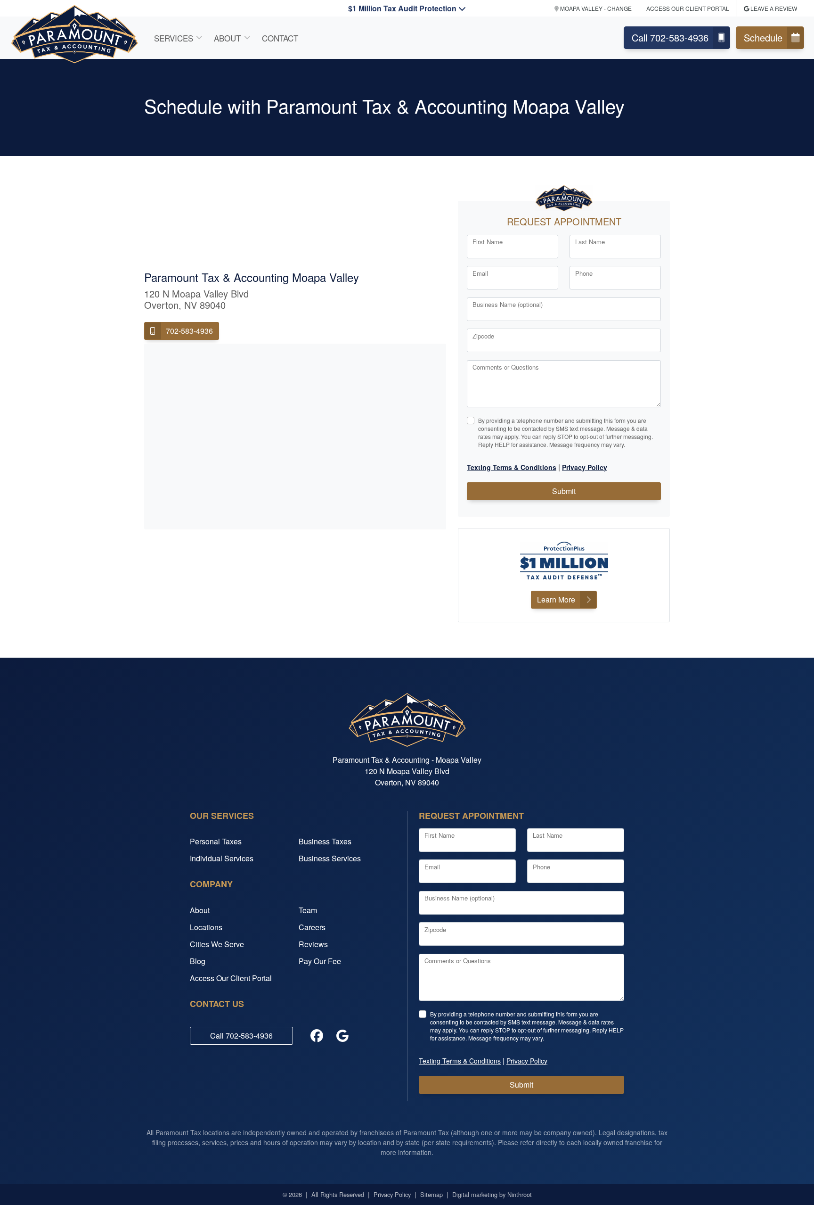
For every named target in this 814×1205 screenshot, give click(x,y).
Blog (197, 961)
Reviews (313, 944)
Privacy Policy (392, 1194)
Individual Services (221, 858)
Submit (564, 491)
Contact (280, 38)
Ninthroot (519, 1194)
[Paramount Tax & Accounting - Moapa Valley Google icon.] (342, 1036)
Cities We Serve (217, 944)
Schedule (763, 37)
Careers (312, 927)
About (227, 38)
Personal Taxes (216, 841)
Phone (584, 273)
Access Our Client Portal (687, 8)
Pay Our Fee (320, 961)
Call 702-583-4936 (670, 37)
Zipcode (483, 335)
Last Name (590, 241)
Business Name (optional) (507, 304)
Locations (206, 927)
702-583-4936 (189, 330)
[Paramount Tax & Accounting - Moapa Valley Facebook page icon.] (317, 1036)
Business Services (330, 858)
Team (308, 910)
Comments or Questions (505, 367)
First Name (487, 241)
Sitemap (431, 1194)
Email (480, 273)
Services (173, 38)
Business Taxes (325, 841)
